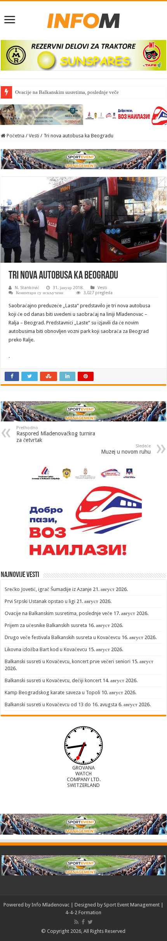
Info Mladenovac (50, 905)
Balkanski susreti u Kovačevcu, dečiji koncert (53, 680)
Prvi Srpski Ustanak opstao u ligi (40, 601)
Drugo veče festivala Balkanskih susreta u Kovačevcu (62, 637)
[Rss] (76, 922)
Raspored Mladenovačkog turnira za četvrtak (55, 434)
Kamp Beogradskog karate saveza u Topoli (52, 692)
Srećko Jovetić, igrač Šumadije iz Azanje (48, 589)
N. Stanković (27, 287)
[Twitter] (90, 922)
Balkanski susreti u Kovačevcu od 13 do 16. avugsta (61, 704)
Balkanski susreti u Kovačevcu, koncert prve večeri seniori (67, 661)
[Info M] (83, 19)
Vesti (34, 136)
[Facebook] (83, 922)
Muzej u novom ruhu (126, 449)
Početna (14, 136)
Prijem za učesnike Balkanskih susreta (46, 625)
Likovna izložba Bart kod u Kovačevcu (46, 649)
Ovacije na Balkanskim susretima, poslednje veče (67, 92)
